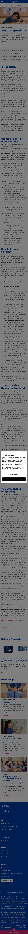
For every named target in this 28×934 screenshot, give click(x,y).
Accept (20, 479)
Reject (8, 479)
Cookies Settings (14, 474)
